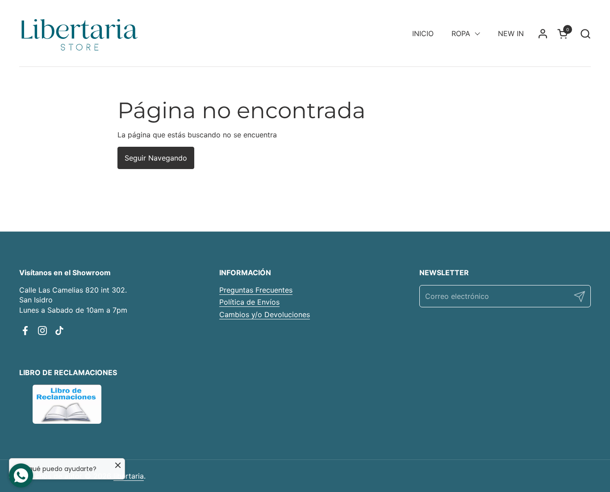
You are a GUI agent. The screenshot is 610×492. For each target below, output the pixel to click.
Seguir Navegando (156, 157)
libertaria (128, 475)
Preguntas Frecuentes (255, 289)
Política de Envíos (249, 302)
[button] (585, 33)
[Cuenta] (542, 33)
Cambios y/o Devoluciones (264, 314)
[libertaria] (80, 33)
